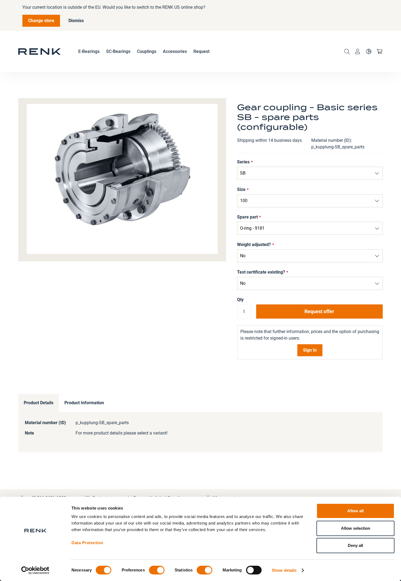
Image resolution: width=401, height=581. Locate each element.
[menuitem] (89, 51)
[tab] (38, 403)
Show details (284, 570)
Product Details (38, 402)
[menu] (144, 51)
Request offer (319, 311)
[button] (368, 51)
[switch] (156, 570)
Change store (41, 20)
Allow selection (355, 528)
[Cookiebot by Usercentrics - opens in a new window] (35, 570)
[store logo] (39, 51)
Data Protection (87, 542)
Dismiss (76, 20)
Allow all (355, 510)
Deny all (355, 545)
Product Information (84, 402)
